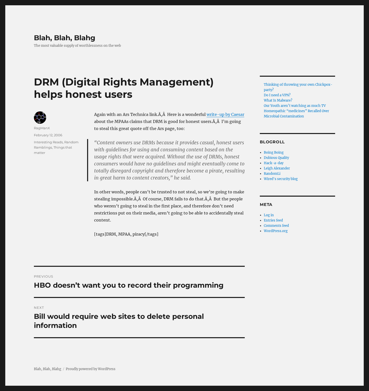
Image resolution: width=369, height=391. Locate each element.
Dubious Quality (276, 158)
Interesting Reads (48, 142)
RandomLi (272, 173)
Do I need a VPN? (277, 95)
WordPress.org (276, 231)
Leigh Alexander (277, 168)
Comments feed (276, 226)
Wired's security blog (281, 179)
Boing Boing (274, 152)
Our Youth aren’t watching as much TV (295, 106)
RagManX (42, 128)
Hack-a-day (273, 163)
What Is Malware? (278, 100)
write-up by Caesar (225, 114)
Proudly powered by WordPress (90, 369)
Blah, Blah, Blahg (64, 37)
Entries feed (273, 220)
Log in (269, 215)
